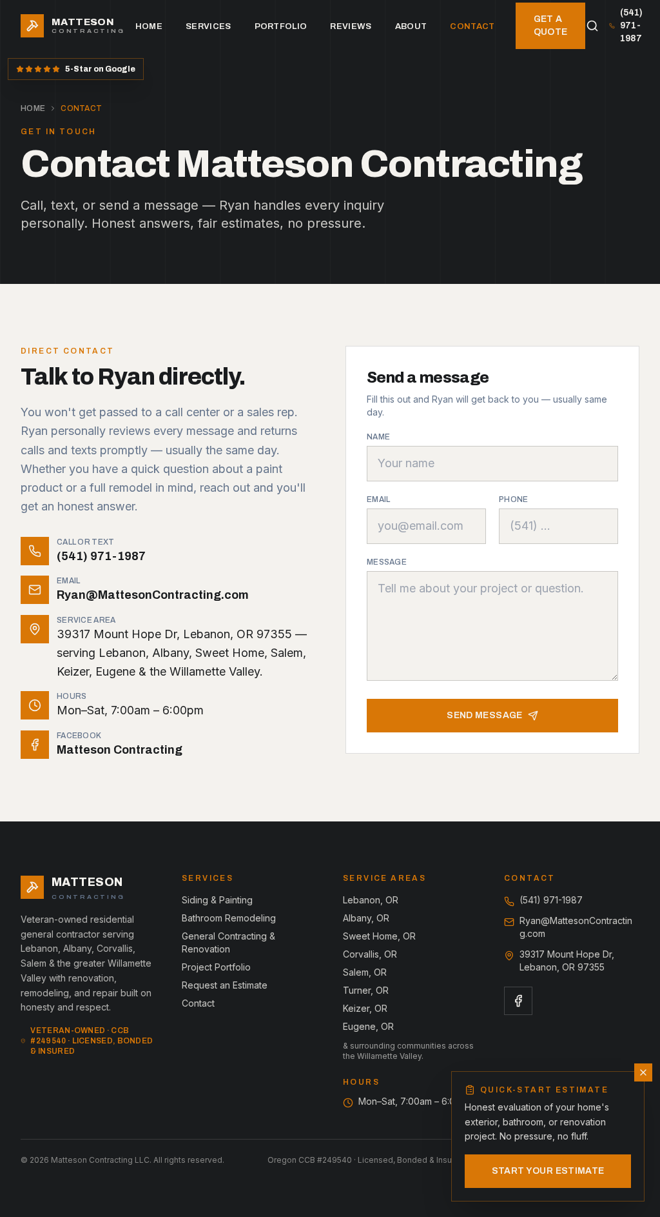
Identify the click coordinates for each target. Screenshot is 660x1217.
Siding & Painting (217, 899)
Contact (472, 26)
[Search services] (592, 25)
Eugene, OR (368, 1026)
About (411, 26)
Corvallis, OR (370, 954)
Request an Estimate (224, 985)
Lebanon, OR (370, 899)
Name (378, 436)
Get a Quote (551, 25)
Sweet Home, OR (379, 935)
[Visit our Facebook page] (518, 1001)
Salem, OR (365, 972)
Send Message (484, 715)
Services (208, 26)
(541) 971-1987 (631, 25)
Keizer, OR (365, 1008)
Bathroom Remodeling (229, 917)
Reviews (350, 26)
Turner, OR (366, 990)
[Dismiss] (643, 1072)
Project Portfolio (216, 966)
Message (387, 562)
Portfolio (281, 26)
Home (148, 26)
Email (379, 499)
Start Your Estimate (548, 1171)
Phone (514, 499)
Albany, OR (366, 917)
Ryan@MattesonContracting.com (575, 927)
